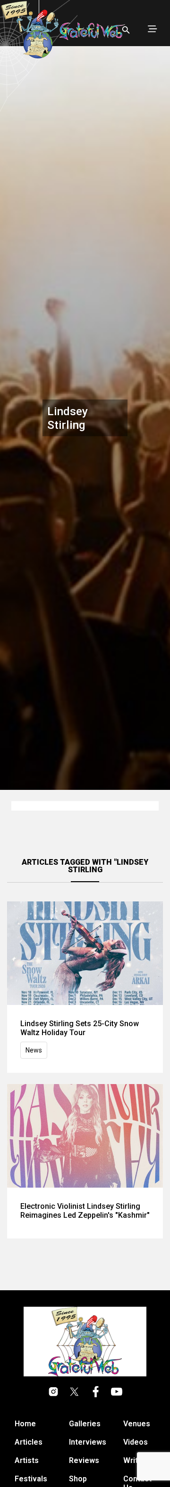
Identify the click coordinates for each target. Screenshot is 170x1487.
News (34, 1050)
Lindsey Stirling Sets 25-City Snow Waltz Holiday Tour (79, 1028)
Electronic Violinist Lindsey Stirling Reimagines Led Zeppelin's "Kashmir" (85, 1211)
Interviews (87, 1442)
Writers (136, 1460)
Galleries (85, 1423)
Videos (135, 1442)
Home (25, 1423)
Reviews (84, 1460)
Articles (28, 1442)
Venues (136, 1423)
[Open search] (126, 30)
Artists (27, 1460)
